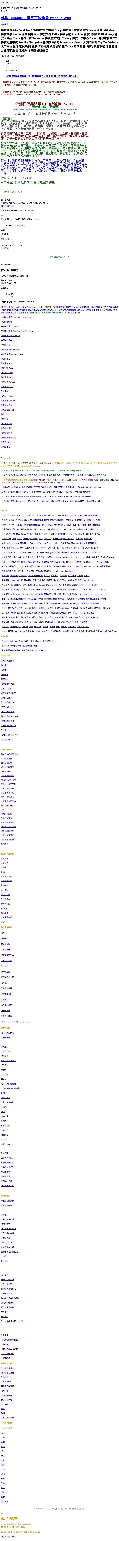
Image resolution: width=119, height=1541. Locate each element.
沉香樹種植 (43, 475)
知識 (44, 515)
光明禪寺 (49, 608)
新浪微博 (5, 585)
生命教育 (21, 613)
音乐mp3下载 (26, 534)
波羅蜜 (26, 539)
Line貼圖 (27, 608)
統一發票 (23, 585)
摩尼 (38, 501)
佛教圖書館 (55, 501)
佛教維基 (69, 520)
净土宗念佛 (6, 571)
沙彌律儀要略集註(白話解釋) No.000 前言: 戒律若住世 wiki (42, 76)
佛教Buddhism (28, 594)
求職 (3, 515)
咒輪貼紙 (96, 603)
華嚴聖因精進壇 (7, 1386)
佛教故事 (20, 313)
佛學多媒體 (84, 307)
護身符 (52, 627)
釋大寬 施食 (26, 617)
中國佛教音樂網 (7, 310)
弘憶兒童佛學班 (7, 822)
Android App (95, 562)
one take (69, 534)
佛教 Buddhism (82, 487)
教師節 (45, 627)
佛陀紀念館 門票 (7, 702)
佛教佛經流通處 (49, 310)
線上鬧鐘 (57, 594)
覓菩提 (35, 617)
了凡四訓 (56, 307)
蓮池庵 (42, 608)
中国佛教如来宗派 (8, 438)
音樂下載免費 (79, 534)
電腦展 (23, 543)
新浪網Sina (52, 496)
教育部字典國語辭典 (88, 543)
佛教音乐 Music (7, 363)
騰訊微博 (14, 585)
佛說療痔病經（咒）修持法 (12, 1321)
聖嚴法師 (5, 576)
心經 (32, 650)
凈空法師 (68, 548)
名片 (7, 66)
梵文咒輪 (31, 501)
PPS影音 (87, 557)
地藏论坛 (84, 553)
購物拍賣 (40, 557)
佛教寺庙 (54, 562)
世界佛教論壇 (6, 763)
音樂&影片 (48, 594)
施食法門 (4, 1312)
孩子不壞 (87, 590)
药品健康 (78, 562)
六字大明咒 (6, 529)
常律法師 (47, 571)
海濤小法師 (79, 631)
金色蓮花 (5, 599)
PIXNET (42, 1509)
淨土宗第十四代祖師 (91, 520)
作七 (58, 627)
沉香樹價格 (32, 475)
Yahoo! (60, 496)
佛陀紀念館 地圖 (7, 712)
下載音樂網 (60, 534)
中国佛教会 (5, 345)
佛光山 (59, 492)
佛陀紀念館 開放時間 (9, 716)
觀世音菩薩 (5, 895)
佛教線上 (61, 520)
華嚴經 (81, 617)
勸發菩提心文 (6, 1243)
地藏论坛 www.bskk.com (10, 350)
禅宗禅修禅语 (105, 566)
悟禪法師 (76, 603)
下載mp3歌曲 (81, 529)
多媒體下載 (58, 487)
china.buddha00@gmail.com (63, 571)
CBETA (7, 1051)
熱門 (62, 580)
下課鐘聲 (40, 553)
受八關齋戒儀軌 (7, 1307)
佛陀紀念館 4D (7, 698)
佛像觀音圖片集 (93, 501)
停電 (80, 580)
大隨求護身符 (6, 917)
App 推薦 (5, 590)
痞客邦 (23, 219)
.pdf (51, 543)
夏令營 (50, 617)
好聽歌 (51, 534)
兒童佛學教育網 (7, 977)
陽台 (8, 543)
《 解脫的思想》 (7, 1358)
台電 (75, 580)
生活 (54, 515)
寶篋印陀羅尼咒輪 (35, 310)
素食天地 (4, 1000)
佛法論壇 (4, 966)
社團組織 (20, 56)
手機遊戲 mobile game (29, 307)
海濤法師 (34, 539)
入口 (3, 1433)
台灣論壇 (47, 539)
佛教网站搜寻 (6, 405)
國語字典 (79, 539)
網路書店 (65, 515)
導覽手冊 (68, 603)
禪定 (84, 525)
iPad (55, 585)
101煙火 (4, 909)
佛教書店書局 (69, 487)
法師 (31, 520)
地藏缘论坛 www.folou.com (12, 354)
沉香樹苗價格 (54, 475)
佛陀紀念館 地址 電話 (10, 735)
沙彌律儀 (6, 192)
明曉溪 (13, 613)
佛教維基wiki (57, 603)
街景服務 (104, 557)
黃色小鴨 (23, 603)
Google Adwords (8, 525)
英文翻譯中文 (68, 539)
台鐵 (31, 627)
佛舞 (70, 613)
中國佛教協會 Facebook (10, 326)
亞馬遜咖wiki (36, 641)
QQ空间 (68, 580)
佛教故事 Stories (7, 368)
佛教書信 (14, 627)
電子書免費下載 (38, 492)
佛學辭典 (26, 492)
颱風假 (70, 585)
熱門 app (15, 529)
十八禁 (48, 557)
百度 (73, 496)
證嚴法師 (30, 571)
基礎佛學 (4, 885)
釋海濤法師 (90, 631)
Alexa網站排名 (87, 496)
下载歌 (44, 534)
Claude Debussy (39, 585)
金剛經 (11, 520)
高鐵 (30, 585)
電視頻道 (14, 590)
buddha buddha (69, 529)
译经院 (29, 562)
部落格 (8, 63)
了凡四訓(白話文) (8, 1233)
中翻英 (76, 548)
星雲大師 (39, 571)
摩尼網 (65, 594)
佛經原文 (74, 310)
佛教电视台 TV (7, 387)
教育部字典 (57, 539)
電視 (13, 515)
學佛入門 (69, 622)
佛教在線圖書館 (72, 307)
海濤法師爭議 (31, 613)
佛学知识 (4, 414)
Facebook (4, 1404)
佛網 (44, 496)
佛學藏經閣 (5, 972)
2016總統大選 (85, 608)
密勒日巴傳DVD (72, 608)
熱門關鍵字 (6, 534)
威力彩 (20, 580)
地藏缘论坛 (6, 557)
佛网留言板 (5, 447)
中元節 (94, 585)
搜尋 (3, 1456)
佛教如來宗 (93, 515)
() (7, 1158)
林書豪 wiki (5, 944)
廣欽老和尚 (97, 608)
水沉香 (4, 475)
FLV (87, 617)
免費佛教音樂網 (73, 313)
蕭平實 (49, 580)
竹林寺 (4, 553)
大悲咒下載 (29, 548)
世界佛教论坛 (6, 428)
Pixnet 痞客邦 (24, 641)
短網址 (35, 608)
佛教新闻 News (7, 396)
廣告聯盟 (73, 594)
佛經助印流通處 (20, 310)
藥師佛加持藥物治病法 (10, 1298)
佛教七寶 (28, 525)
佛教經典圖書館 (95, 307)
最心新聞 (33, 622)
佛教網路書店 (6, 994)
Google (67, 496)
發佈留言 (5, 248)
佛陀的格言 (5, 1224)
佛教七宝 (4, 419)
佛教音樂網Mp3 (110, 631)
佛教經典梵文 (80, 501)
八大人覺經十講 (7, 1247)
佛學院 (4, 983)
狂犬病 (91, 580)
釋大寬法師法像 (61, 617)
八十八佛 (39, 650)
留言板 (86, 562)
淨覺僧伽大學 (46, 487)
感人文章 (4, 890)
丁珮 (62, 548)
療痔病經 (5, 622)
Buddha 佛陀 (61, 483)
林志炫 (56, 543)
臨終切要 (4, 1261)
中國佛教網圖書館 (110, 307)
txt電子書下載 (53, 548)
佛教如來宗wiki (83, 627)
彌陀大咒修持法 (7, 1303)
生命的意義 (59, 608)
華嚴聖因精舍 (14, 617)
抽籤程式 (10, 548)
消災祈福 (72, 576)
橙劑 (72, 631)
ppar (17, 548)
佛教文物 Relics (7, 377)
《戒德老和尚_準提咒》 (10, 1349)
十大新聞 (5, 501)
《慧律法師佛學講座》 (10, 1340)
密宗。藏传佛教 (18, 571)
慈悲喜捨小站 (16, 501)
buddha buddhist (39, 529)
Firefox (112, 557)
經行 (22, 548)
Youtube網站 (68, 492)
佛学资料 (21, 562)
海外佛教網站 (6, 1005)
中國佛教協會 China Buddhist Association (17, 317)
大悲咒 (18, 520)
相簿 (7, 61)
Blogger (18, 594)
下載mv (91, 529)
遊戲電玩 (4, 859)
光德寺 (37, 487)
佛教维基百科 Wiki (8, 401)
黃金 (34, 580)
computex (15, 543)
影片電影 (26, 646)
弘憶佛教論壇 (35, 496)
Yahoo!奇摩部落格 (59, 590)
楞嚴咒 (25, 520)
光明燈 (80, 576)
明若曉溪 (106, 608)
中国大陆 (45, 562)
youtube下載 (55, 553)
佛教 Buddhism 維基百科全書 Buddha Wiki (36, 18)
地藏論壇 (65, 553)
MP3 (33, 515)
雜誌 (49, 515)
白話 (11, 192)
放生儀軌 (4, 1317)
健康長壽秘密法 (16, 622)
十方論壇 (65, 631)
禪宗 (79, 525)
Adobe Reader (68, 557)
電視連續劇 (32, 599)
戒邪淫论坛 (66, 566)
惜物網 (45, 543)
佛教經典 (87, 492)
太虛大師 (23, 576)
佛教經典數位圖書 (41, 520)
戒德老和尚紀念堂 (8, 780)
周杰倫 (56, 580)
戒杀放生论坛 (46, 566)
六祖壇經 (41, 580)
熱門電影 (16, 534)
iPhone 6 (49, 585)
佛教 (71, 501)
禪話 (74, 525)
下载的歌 (36, 534)
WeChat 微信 (17, 608)
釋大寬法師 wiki (7, 206)
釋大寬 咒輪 (52, 599)
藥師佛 (4, 617)
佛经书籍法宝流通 (32, 566)
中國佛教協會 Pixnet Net (10, 336)
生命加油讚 (6, 608)
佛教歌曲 (37, 525)
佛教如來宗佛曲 (7, 797)
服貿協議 (14, 599)
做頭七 (64, 627)
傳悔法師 (42, 617)
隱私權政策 (72, 1509)
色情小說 (12, 553)
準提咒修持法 (6, 1294)
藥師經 (63, 307)
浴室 (3, 543)
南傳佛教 (4, 675)
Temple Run (56, 557)
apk (16, 631)
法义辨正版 (18, 566)
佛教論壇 (64, 501)
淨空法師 (14, 576)
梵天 (37, 548)
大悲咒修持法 (6, 1284)
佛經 (25, 501)
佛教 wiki (45, 501)
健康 (39, 515)
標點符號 (96, 525)
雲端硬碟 (5, 580)
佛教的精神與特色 (8, 1229)
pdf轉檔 (30, 543)
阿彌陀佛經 (93, 548)
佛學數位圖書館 (92, 599)
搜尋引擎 (5, 646)
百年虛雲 (63, 613)
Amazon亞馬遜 (8, 631)
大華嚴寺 (47, 603)
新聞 (8, 515)
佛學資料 (62, 599)
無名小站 (46, 590)
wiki (21, 192)
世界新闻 (69, 562)
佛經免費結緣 (6, 759)
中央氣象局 (6, 539)
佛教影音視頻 (6, 689)
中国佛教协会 (6, 340)
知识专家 (12, 562)
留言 (28, 219)
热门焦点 (105, 562)
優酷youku (95, 617)
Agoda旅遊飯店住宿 (27, 631)
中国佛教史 (5, 359)
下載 (59, 515)
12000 (19, 539)
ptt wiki (57, 622)
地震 (14, 539)
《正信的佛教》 (7, 1354)
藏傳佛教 (88, 539)
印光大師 (63, 576)
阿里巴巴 (59, 529)
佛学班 (62, 562)
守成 (63, 622)
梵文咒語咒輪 (6, 1400)
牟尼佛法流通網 (8, 496)
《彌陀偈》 (5, 1344)
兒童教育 (19, 525)
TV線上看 (23, 590)
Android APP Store (102, 594)
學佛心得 (5, 627)
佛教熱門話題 (6, 814)
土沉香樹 (79, 475)
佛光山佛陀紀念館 (8, 726)
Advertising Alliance (85, 594)
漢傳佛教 (4, 670)
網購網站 (35, 646)
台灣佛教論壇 (7, 650)
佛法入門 (82, 310)
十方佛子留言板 (7, 788)
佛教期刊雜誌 (6, 988)
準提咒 (75, 613)
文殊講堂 (54, 576)
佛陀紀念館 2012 (7, 707)
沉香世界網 (101, 475)
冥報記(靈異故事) (8, 1219)
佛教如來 (42, 599)
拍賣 (28, 515)
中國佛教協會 (6, 322)
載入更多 (5, 234)
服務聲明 (82, 1509)
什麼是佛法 (5, 1238)
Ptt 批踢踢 (6, 487)
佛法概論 (109, 310)
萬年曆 (103, 599)
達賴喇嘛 (70, 599)
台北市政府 (78, 585)
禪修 (89, 525)
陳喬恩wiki (73, 617)
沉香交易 (23, 475)
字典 (23, 515)
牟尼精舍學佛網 (63, 310)
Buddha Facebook (99, 590)
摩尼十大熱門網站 (8, 801)
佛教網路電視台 (7, 684)
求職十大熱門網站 (35, 576)
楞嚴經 (4, 520)
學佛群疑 (83, 622)
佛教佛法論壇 (6, 1206)
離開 (13, 1536)
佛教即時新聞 (6, 818)
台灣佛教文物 (10, 313)
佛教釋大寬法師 (22, 496)
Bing (78, 496)
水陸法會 (54, 613)
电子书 (4, 562)
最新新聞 (37, 627)
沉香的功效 (13, 475)
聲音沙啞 (31, 553)
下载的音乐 (100, 529)
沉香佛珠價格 (90, 475)
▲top (3, 230)
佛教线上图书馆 (7, 410)
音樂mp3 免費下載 (8, 784)
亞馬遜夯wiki (48, 641)
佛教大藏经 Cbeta (8, 442)
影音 (18, 515)
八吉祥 (86, 576)
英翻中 (43, 548)
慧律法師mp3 (43, 613)
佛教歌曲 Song (7, 373)
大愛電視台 (65, 543)
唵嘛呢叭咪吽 (26, 529)
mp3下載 (38, 543)
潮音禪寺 (12, 483)
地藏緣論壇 (74, 553)
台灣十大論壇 (41, 631)
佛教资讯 (57, 566)
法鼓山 (47, 576)
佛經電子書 (100, 310)
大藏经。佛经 (7, 566)
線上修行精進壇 (7, 767)
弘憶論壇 (4, 844)
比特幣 (30, 603)
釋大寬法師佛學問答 (9, 754)
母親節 (15, 557)
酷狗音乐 (95, 557)
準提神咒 (90, 613)
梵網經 (41, 622)
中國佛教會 (15, 487)
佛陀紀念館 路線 (7, 721)
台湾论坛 (36, 562)
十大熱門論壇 (54, 631)
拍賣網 (97, 534)
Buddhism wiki (95, 487)
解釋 (14, 192)
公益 (3, 1497)
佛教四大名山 (47, 525)
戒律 (18, 192)
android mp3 (22, 553)
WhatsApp (78, 557)
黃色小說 (75, 543)
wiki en (13, 580)
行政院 (87, 585)
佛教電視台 (30, 557)
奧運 (12, 594)
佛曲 (26, 622)
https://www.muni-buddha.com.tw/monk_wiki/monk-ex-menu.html (45, 109)
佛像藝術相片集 (7, 831)
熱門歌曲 (39, 594)
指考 (85, 580)
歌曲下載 (50, 529)
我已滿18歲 (6, 1536)
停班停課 (62, 585)
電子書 (4, 867)
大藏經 (19, 492)
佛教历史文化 (6, 424)
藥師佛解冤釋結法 (8, 1289)
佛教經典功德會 (8, 492)
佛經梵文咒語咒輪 (8, 827)
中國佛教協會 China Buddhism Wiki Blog (17, 331)
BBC (76, 622)
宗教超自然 (20, 226)
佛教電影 (23, 599)
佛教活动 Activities (8, 382)
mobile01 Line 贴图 (80, 566)
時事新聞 (49, 622)
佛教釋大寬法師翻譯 (62, 525)
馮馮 (3, 548)
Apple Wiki (23, 627)
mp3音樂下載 (15, 646)
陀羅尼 (53, 520)
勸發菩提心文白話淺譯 (10, 1252)
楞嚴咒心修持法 (7, 1280)
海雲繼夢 (38, 603)
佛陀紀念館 (50, 492)
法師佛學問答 (6, 1396)
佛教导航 (4, 391)
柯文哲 (82, 613)
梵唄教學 (5, 603)
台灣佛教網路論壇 (75, 590)
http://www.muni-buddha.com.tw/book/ (15, 1022)
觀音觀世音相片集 (8, 693)
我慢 (41, 539)
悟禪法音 (72, 627)
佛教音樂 (78, 492)
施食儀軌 (5, 594)
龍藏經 (4, 922)
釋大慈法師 (86, 603)
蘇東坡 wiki (5, 904)
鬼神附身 (4, 913)
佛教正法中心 (6, 433)
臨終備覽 (4, 1256)
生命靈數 (5, 613)
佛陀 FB (99, 631)
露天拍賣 (89, 534)
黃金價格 (27, 580)
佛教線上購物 (6, 1016)
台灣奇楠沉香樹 (67, 475)
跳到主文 (4, 24)
